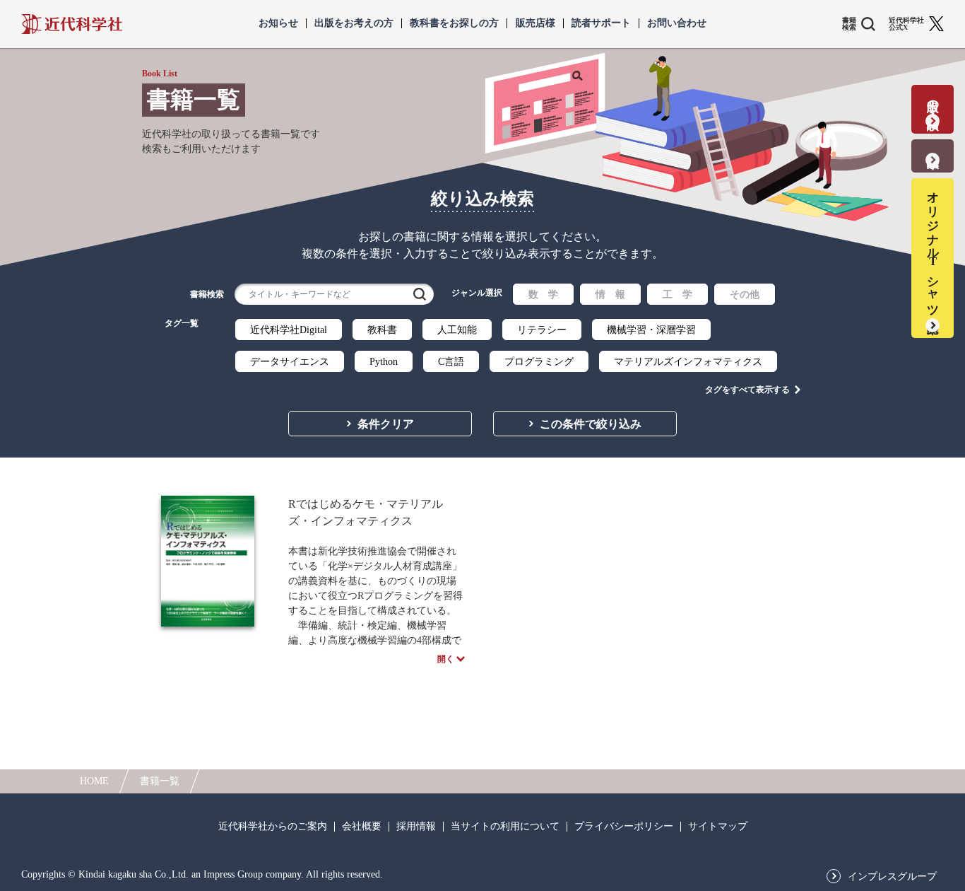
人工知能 (457, 330)
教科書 (382, 330)
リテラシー (542, 330)
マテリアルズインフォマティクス (688, 361)
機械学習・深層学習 (651, 330)
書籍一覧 (159, 781)
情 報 (610, 294)
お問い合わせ (676, 23)
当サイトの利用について (505, 827)
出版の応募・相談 (933, 100)
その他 (744, 294)
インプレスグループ (892, 877)
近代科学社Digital (288, 330)
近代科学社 (71, 24)
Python (383, 361)
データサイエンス (289, 361)
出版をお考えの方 (353, 23)
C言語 (451, 361)
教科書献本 (933, 146)
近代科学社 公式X (906, 24)
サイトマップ (717, 827)
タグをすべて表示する (747, 390)
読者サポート (601, 23)
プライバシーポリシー (623, 827)
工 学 (677, 294)
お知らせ (278, 23)
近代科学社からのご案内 (272, 827)
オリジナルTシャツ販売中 (933, 249)
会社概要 (361, 827)
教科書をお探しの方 (454, 23)
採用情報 (416, 827)
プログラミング (539, 361)
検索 (419, 294)
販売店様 (535, 23)
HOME (94, 781)
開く (445, 659)
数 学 (543, 294)
